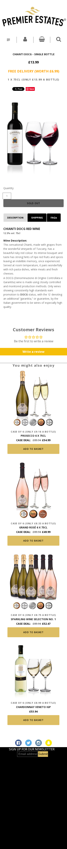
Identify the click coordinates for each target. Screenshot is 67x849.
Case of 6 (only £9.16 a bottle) (33, 431)
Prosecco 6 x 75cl (33, 435)
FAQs (54, 217)
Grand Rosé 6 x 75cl (33, 527)
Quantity (8, 188)
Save (31, 88)
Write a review (33, 352)
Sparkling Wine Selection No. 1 (33, 619)
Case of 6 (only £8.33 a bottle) (33, 523)
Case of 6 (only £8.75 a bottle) (33, 615)
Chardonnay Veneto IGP (33, 707)
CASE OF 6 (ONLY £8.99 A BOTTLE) (33, 702)
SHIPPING (37, 217)
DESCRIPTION (15, 217)
